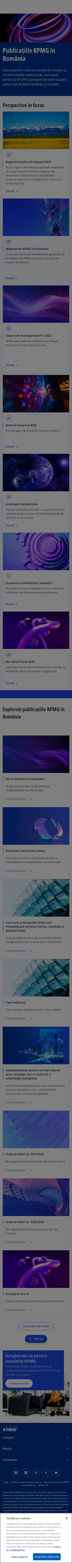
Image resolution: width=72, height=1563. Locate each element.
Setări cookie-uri (20, 1556)
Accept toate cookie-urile (47, 1556)
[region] (36, 1538)
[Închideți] (66, 1518)
